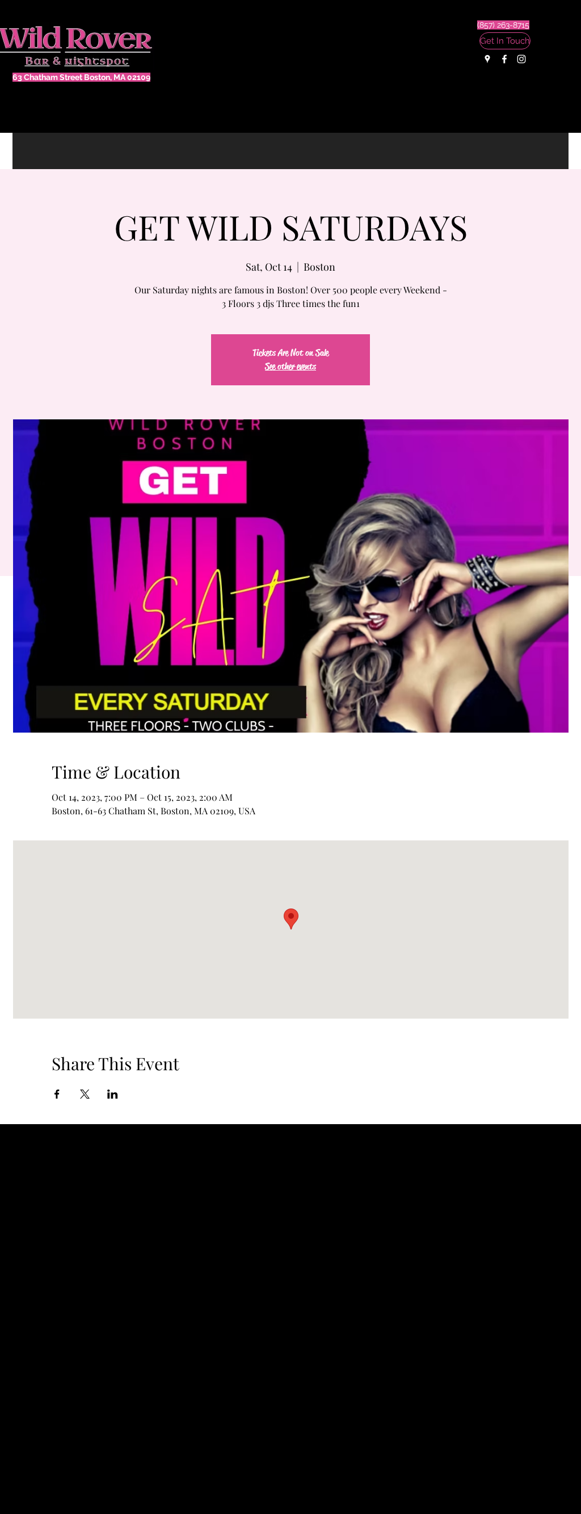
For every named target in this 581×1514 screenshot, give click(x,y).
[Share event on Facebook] (57, 1094)
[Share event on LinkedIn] (112, 1094)
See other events (290, 366)
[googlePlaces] (487, 59)
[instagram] (521, 59)
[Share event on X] (84, 1094)
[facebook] (504, 59)
